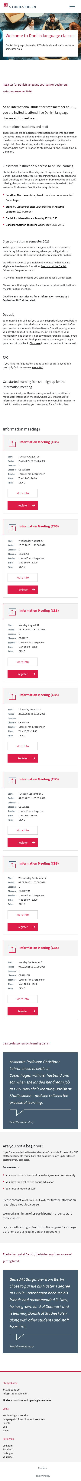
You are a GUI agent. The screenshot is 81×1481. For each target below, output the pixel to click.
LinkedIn (8, 1445)
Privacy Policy (42, 1475)
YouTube (8, 1457)
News (6, 1430)
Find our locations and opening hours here (27, 1400)
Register (23, 505)
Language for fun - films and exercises (24, 1419)
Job (5, 1426)
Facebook (8, 1449)
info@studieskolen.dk (34, 1200)
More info (23, 493)
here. (57, 1231)
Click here (35, 343)
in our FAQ (37, 367)
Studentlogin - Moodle (15, 1415)
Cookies (42, 1468)
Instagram (8, 1453)
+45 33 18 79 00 (11, 1389)
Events (6, 1423)
